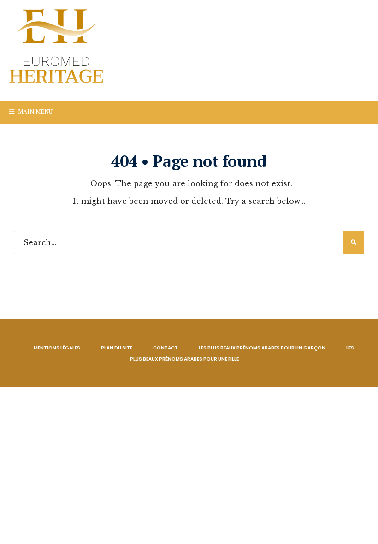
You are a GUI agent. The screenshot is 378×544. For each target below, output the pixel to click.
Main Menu (35, 111)
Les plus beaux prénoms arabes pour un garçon (262, 347)
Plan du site (116, 347)
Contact (165, 347)
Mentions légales (57, 347)
